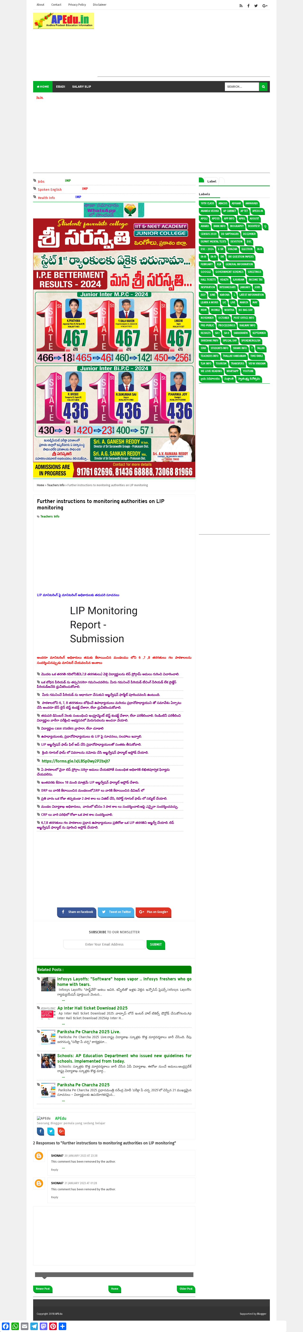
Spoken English (69, 189)
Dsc (249, 241)
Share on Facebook (80, 912)
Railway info (247, 325)
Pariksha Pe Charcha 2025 (83, 1085)
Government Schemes (229, 271)
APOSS (215, 218)
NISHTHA (229, 310)
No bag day (246, 310)
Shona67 (57, 1155)
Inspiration (208, 287)
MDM (204, 310)
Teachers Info (49, 516)
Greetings (254, 271)
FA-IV (213, 256)
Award (205, 226)
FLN (219, 264)
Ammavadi (251, 203)
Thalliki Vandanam (234, 356)
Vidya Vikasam (257, 363)
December (249, 234)
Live (233, 302)
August (254, 218)
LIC (224, 302)
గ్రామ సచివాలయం (210, 378)
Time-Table (256, 356)
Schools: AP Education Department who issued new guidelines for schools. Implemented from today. (124, 1058)
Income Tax (256, 279)
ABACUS (222, 203)
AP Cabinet (229, 211)
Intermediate (227, 287)
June (212, 294)
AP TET (244, 211)
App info (229, 218)
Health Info (66, 197)
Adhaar (236, 203)
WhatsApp (232, 371)
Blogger (261, 1313)
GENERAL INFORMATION (239, 264)
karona (224, 294)
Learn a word (209, 302)
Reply (54, 1169)
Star (203, 348)
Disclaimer (99, 4)
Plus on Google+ (157, 912)
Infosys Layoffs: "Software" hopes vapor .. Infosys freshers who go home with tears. (124, 982)
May (255, 302)
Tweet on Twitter (120, 912)
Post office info (244, 317)
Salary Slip (81, 86)
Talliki (261, 348)
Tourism (221, 363)
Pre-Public (207, 325)
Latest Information (252, 294)
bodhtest (254, 226)
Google (206, 271)
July (203, 294)
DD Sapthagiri (230, 234)
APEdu (60, 1118)
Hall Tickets (208, 279)
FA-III (203, 256)
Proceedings (226, 325)
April (242, 218)
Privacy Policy (77, 4)
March (244, 302)
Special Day (230, 340)
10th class (207, 203)
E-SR (220, 249)
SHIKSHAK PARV (209, 340)
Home (44, 86)
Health (224, 279)
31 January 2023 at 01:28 (81, 1183)
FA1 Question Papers (241, 256)
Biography (237, 226)
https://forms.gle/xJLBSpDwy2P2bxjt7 (76, 761)
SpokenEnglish (250, 340)
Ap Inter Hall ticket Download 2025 (92, 1008)
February (207, 264)
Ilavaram (238, 279)
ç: (265, 226)
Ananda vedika (210, 211)
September (259, 333)
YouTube (248, 371)
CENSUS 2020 (209, 234)
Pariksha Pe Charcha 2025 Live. (88, 1032)
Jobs (60, 181)
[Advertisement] (184, 43)
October (223, 317)
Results (205, 333)
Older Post (186, 1288)
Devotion (236, 241)
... (63, 999)
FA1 (222, 256)
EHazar (232, 249)
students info (219, 348)
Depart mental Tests (213, 241)
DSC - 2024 (207, 249)
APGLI (204, 218)
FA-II (259, 249)
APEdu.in (257, 211)
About (40, 4)
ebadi (60, 86)
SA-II (226, 333)
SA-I (217, 333)
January (245, 287)
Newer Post (43, 1288)
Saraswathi (241, 333)
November (207, 317)
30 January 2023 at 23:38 (81, 1155)
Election (247, 249)
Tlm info (206, 363)
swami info (240, 348)
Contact (56, 4)
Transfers (237, 363)
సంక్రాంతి (229, 378)
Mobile (215, 310)
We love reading (211, 371)
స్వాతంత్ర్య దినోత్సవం (249, 378)
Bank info (220, 226)
